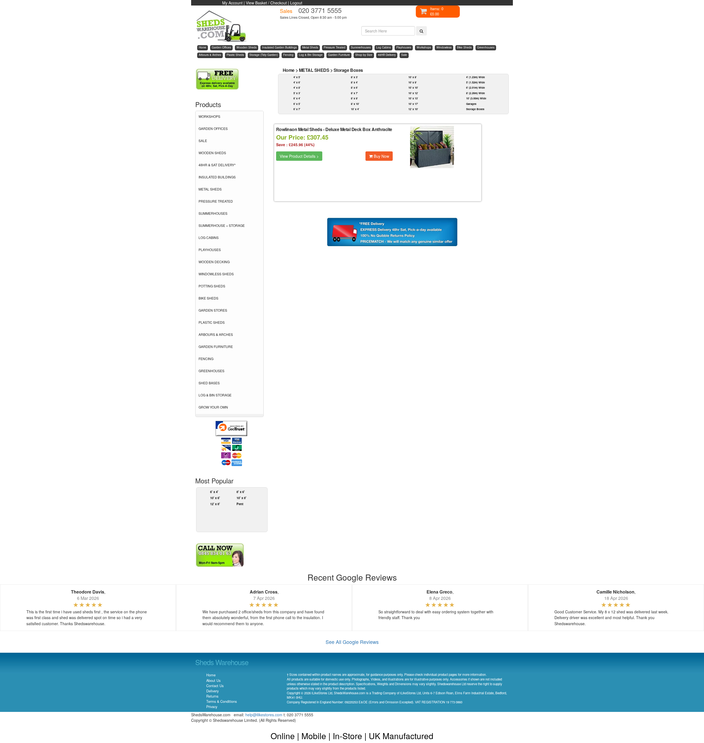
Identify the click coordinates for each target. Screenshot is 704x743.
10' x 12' (413, 93)
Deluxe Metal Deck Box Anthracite (358, 129)
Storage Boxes (348, 70)
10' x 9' (412, 82)
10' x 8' (241, 498)
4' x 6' (296, 82)
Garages (471, 104)
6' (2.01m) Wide (475, 87)
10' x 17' (413, 104)
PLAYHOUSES (210, 249)
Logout (296, 3)
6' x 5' (296, 104)
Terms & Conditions (221, 701)
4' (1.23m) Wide (475, 77)
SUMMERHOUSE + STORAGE (222, 225)
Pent (240, 504)
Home (289, 70)
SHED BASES (209, 382)
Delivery (212, 690)
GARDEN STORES (213, 310)
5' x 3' (296, 93)
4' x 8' (296, 87)
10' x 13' (413, 98)
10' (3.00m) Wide (476, 98)
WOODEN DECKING (214, 261)
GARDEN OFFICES (213, 128)
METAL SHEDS (210, 189)
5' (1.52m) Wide (475, 82)
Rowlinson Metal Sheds (299, 129)
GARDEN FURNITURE (216, 346)
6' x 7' (296, 109)
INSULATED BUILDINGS (217, 177)
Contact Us (215, 685)
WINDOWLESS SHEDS (216, 273)
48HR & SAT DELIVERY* (217, 164)
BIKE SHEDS (208, 298)
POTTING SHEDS (212, 286)
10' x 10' (413, 87)
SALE (203, 140)
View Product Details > (299, 156)
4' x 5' (296, 77)
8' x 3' (354, 77)
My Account (232, 3)
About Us (213, 680)
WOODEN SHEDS (212, 152)
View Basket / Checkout (266, 3)
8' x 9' (354, 98)
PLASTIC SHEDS (212, 322)
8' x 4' (354, 82)
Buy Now (381, 156)
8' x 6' (241, 491)
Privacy (211, 706)
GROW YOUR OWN (213, 407)
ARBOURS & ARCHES (216, 334)
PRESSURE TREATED (216, 201)
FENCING (206, 358)
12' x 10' (413, 109)
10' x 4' (355, 109)
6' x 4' (214, 491)
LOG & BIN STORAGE (215, 395)
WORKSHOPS (209, 116)
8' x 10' (355, 104)
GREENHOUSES (211, 370)
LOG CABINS (209, 237)
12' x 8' (215, 504)
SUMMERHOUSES (213, 213)
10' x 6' (215, 498)
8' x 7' (354, 93)
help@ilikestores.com (263, 714)
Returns (212, 696)
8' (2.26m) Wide (475, 93)
